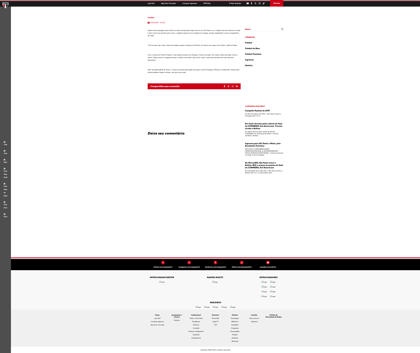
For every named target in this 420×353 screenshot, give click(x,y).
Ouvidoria (196, 335)
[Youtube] (247, 3)
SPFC (5, 5)
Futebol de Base (252, 48)
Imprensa (254, 322)
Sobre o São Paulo (196, 318)
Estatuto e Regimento (196, 331)
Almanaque (235, 318)
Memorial (235, 341)
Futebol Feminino (253, 54)
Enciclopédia (234, 331)
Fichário (235, 335)
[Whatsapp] (233, 86)
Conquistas (235, 328)
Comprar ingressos (189, 3)
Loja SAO (151, 3)
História (248, 65)
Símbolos (235, 338)
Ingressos (249, 60)
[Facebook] (251, 3)
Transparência (196, 338)
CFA (215, 325)
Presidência (196, 322)
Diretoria (196, 325)
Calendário (235, 325)
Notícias (276, 3)
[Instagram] (260, 3)
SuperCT (216, 322)
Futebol (151, 17)
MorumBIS (215, 318)
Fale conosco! (254, 318)
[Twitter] (255, 3)
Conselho (196, 328)
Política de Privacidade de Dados (274, 316)
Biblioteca (234, 322)
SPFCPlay (207, 3)
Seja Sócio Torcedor (168, 3)
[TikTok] (264, 3)
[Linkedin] (237, 86)
